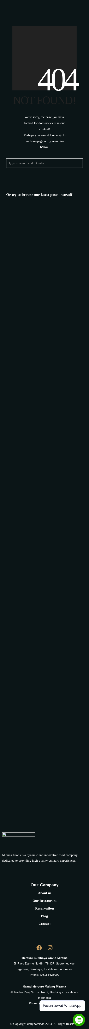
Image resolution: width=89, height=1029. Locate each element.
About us (44, 893)
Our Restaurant (44, 901)
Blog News (51, 239)
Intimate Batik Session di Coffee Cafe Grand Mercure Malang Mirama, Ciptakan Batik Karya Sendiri (41, 710)
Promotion (27, 243)
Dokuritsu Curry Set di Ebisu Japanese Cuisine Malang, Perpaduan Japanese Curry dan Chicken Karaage (42, 287)
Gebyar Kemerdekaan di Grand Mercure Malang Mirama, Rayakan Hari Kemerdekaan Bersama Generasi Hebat (42, 596)
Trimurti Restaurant (48, 484)
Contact (44, 924)
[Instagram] (67, 10)
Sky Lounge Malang (47, 426)
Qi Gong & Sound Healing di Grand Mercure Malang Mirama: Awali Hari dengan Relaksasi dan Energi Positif (43, 770)
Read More (51, 243)
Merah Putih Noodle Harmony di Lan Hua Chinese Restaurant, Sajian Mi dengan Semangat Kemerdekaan (43, 351)
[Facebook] (59, 10)
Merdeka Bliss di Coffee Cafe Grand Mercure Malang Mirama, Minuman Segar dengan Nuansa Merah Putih (42, 227)
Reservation (44, 908)
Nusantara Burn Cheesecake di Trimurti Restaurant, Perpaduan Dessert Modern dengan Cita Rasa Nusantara (44, 532)
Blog (44, 916)
